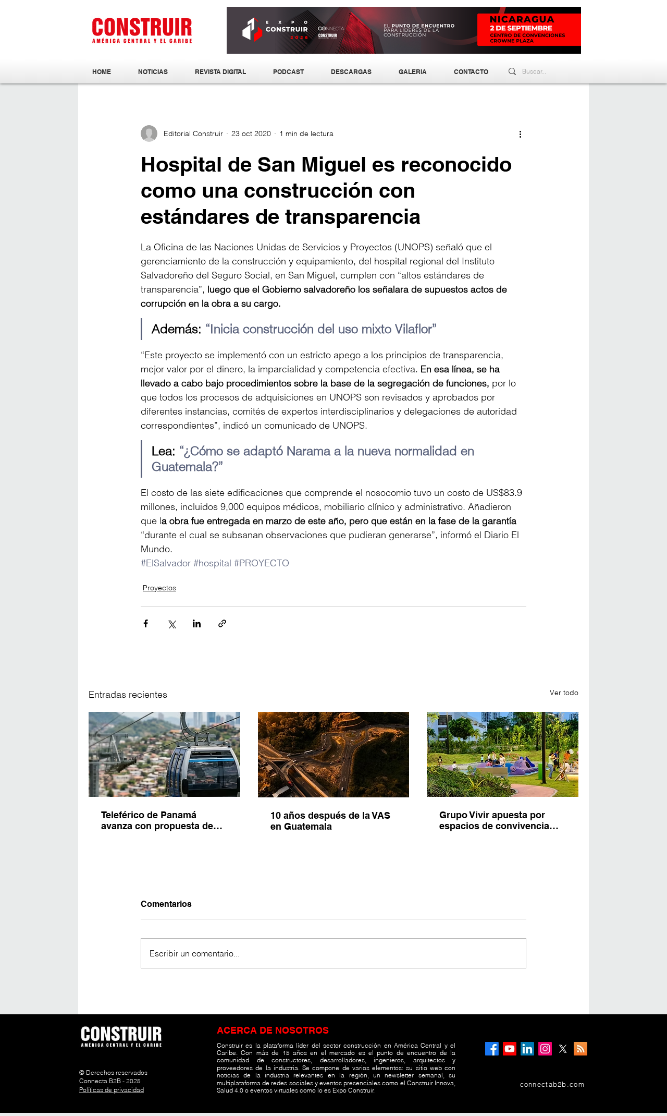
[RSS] (580, 1049)
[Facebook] (492, 1049)
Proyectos (159, 587)
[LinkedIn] (527, 1049)
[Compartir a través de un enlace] (222, 623)
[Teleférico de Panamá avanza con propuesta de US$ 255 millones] (164, 754)
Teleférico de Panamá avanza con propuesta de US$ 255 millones (157, 820)
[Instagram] (545, 1049)
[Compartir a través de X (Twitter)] (171, 623)
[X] (563, 1049)
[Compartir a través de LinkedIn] (197, 623)
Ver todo (564, 692)
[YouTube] (509, 1049)
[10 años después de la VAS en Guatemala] (334, 754)
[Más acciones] (520, 133)
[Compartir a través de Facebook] (146, 623)
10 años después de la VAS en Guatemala (330, 821)
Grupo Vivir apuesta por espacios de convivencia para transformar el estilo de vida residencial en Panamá (502, 820)
